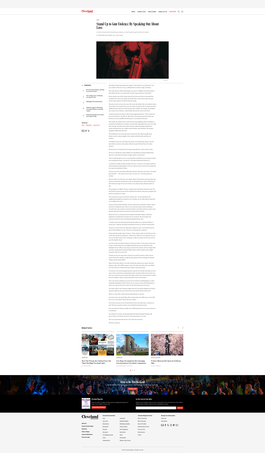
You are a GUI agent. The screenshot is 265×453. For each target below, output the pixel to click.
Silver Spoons (141, 432)
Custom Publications (87, 434)
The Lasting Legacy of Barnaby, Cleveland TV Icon (94, 96)
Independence (106, 440)
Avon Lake (105, 421)
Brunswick (105, 432)
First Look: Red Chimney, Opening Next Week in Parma (95, 90)
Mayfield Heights (124, 421)
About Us (84, 423)
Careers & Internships (87, 426)
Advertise (84, 429)
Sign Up (180, 408)
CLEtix (139, 435)
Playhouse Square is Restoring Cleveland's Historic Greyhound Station (94, 109)
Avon (104, 418)
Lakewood (122, 418)
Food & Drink (152, 11)
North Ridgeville (124, 429)
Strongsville (123, 437)
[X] (168, 425)
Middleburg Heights (125, 424)
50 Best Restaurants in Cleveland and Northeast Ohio (95, 115)
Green (104, 437)
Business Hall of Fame (143, 426)
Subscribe (172, 11)
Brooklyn (105, 429)
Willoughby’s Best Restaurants (94, 101)
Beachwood (106, 424)
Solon (121, 435)
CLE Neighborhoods (108, 435)
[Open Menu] (182, 12)
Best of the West (142, 424)
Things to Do (141, 11)
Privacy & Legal (86, 437)
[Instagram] (171, 425)
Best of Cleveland (142, 418)
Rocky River (123, 432)
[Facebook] (165, 425)
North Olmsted (123, 426)
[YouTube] (177, 425)
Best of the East (142, 421)
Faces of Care (141, 429)
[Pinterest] (174, 425)
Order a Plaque (85, 431)
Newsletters (164, 421)
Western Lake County (125, 440)
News (133, 11)
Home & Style (162, 11)
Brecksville (105, 426)
